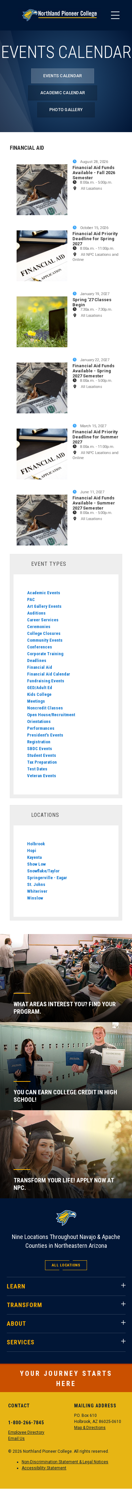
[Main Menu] (115, 15)
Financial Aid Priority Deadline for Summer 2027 (95, 436)
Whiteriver (37, 891)
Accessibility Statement (44, 1468)
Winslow (35, 898)
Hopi (31, 850)
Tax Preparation (42, 762)
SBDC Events (39, 748)
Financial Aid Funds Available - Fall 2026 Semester (93, 172)
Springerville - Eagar (47, 877)
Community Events (45, 640)
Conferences (39, 646)
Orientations (39, 721)
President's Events (45, 735)
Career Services (43, 619)
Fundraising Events (45, 680)
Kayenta (34, 857)
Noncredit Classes (45, 707)
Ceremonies (38, 626)
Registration (38, 741)
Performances (40, 728)
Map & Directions (90, 1427)
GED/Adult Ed (39, 687)
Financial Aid (39, 667)
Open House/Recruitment (51, 714)
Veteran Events (41, 775)
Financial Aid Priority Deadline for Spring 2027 (95, 238)
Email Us (16, 1438)
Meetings (36, 701)
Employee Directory (26, 1432)
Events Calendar (62, 76)
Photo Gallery (66, 109)
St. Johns (36, 884)
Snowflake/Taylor (43, 870)
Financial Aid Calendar (48, 674)
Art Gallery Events (44, 606)
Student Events (41, 755)
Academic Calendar (62, 92)
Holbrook (36, 843)
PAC (31, 599)
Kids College (39, 694)
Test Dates (37, 768)
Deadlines (36, 660)
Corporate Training (45, 653)
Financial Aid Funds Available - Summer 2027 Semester (93, 503)
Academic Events (43, 592)
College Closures (44, 633)
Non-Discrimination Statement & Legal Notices (65, 1462)
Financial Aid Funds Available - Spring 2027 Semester (93, 370)
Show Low (36, 864)
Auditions (36, 613)
